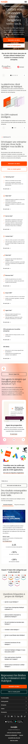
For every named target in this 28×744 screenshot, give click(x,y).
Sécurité (21, 735)
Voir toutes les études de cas (17, 485)
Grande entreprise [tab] (7, 504)
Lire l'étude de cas (7, 541)
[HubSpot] (4, 2)
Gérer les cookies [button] (14, 740)
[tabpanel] (14, 536)
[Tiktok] (25, 716)
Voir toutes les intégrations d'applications (13, 472)
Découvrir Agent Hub (17, 374)
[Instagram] (8, 716)
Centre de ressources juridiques (14, 732)
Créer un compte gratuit (16, 45)
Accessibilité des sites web (14, 737)
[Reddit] (21, 716)
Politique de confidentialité (11, 735)
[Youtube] (11, 716)
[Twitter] (15, 716)
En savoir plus (7, 189)
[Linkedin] (18, 716)
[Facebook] (5, 716)
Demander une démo (16, 40)
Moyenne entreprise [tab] (19, 504)
